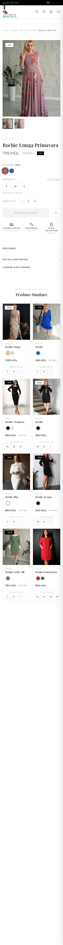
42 (44, 446)
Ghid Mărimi (53, 179)
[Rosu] (38, 578)
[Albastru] (11, 170)
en (58, 3)
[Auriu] (8, 353)
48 (57, 597)
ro (48, 3)
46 (50, 597)
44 (44, 597)
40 (20, 446)
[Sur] (12, 353)
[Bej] (12, 428)
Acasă (6, 30)
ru (53, 3)
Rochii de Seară (28, 30)
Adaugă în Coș (26, 212)
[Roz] (5, 171)
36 (7, 446)
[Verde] (8, 578)
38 (14, 446)
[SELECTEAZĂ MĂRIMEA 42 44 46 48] (46, 547)
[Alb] (8, 503)
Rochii (14, 30)
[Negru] (8, 428)
